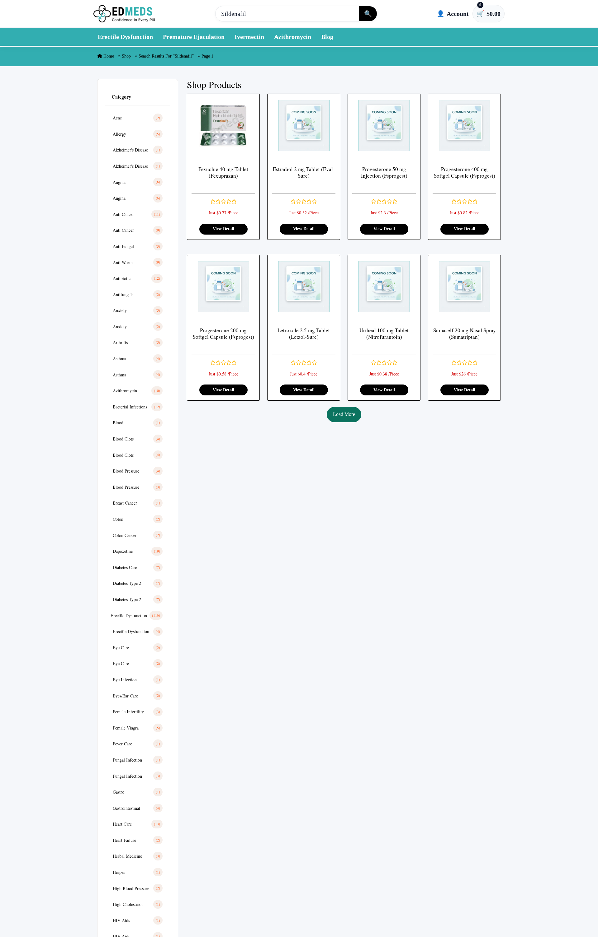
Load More (344, 414)
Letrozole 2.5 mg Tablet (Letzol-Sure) (304, 333)
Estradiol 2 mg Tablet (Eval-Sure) (304, 172)
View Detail (223, 228)
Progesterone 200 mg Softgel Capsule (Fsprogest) (223, 333)
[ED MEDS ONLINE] (124, 13)
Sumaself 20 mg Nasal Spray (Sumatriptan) (464, 333)
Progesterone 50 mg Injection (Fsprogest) (384, 172)
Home (108, 56)
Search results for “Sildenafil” (166, 56)
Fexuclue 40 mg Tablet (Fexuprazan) (223, 172)
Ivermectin (249, 36)
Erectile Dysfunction (125, 36)
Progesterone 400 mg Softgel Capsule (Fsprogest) (464, 172)
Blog (327, 36)
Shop (126, 56)
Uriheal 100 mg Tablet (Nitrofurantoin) (384, 333)
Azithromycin (292, 36)
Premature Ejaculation (194, 36)
